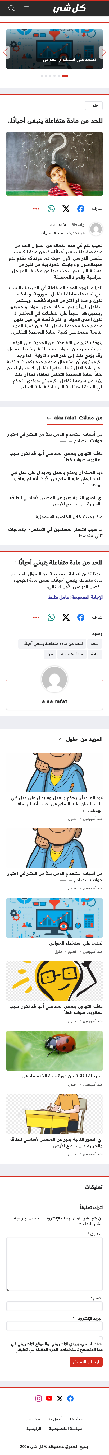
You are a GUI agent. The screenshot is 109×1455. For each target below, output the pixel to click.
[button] (65, 76)
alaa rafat (59, 224)
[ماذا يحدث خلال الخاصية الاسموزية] (54, 516)
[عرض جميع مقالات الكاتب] (96, 229)
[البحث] (11, 8)
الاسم (96, 1298)
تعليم (72, 951)
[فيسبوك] (80, 209)
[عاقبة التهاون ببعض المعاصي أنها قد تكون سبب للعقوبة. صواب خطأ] (54, 456)
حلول (93, 105)
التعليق (95, 1233)
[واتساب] (51, 209)
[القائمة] (26, 8)
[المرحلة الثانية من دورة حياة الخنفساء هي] (54, 1059)
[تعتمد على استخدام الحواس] (54, 49)
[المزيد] (36, 209)
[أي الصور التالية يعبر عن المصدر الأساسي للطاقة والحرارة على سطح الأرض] (54, 500)
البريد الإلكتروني (88, 1318)
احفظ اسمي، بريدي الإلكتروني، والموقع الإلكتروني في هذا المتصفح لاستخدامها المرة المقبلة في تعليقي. (57, 1346)
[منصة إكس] (65, 209)
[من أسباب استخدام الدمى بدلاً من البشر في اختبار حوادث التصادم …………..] (54, 437)
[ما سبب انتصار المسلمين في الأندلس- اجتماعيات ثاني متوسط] (54, 532)
